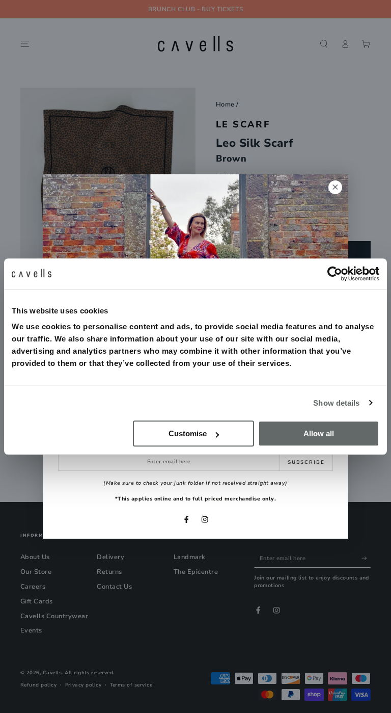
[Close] (335, 187)
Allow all (318, 433)
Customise (188, 433)
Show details (336, 403)
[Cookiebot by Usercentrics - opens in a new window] (334, 273)
